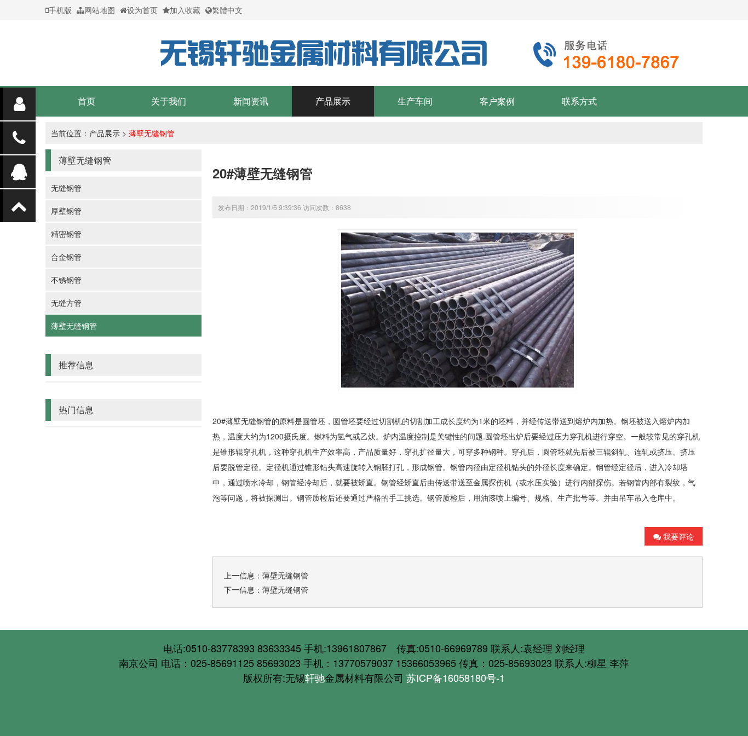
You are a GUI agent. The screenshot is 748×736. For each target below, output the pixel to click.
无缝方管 (66, 302)
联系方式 (579, 101)
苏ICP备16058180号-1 (455, 677)
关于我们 (168, 101)
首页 (86, 101)
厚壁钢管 (66, 210)
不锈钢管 (66, 279)
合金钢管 (66, 256)
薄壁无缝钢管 (152, 133)
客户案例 (497, 101)
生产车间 (415, 101)
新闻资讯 (250, 101)
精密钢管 (66, 233)
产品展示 (332, 101)
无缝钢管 (66, 187)
